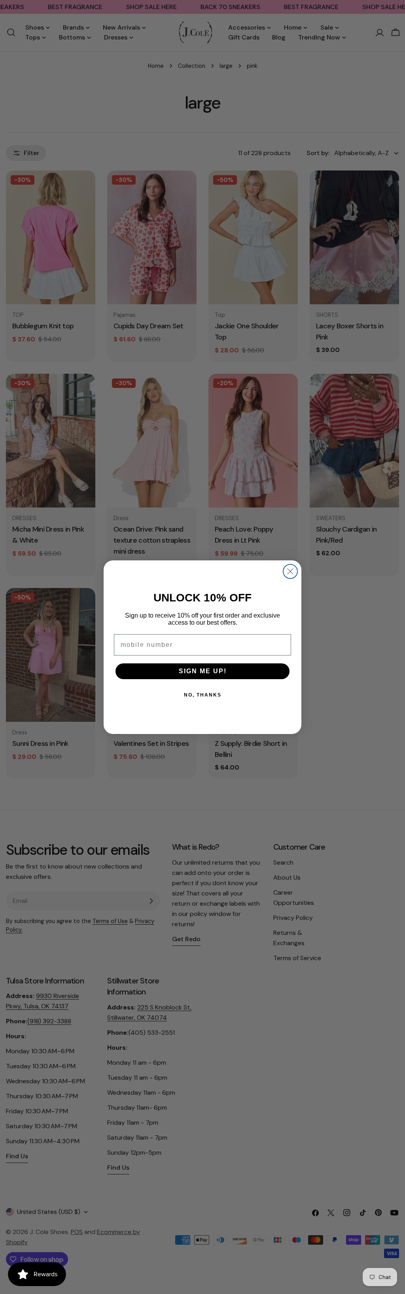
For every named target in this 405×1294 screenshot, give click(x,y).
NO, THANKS (202, 695)
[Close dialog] (290, 571)
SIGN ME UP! (203, 671)
